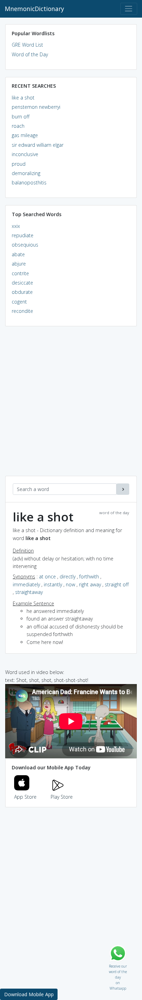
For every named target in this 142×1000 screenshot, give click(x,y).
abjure (19, 263)
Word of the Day (30, 54)
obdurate (22, 292)
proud (19, 164)
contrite (20, 273)
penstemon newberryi (36, 107)
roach (18, 126)
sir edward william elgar (37, 145)
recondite (22, 311)
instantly (53, 584)
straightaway (29, 592)
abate (18, 254)
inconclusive (25, 154)
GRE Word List (27, 44)
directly (67, 576)
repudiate (22, 235)
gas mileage (25, 135)
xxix (16, 226)
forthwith (89, 576)
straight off (117, 584)
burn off (20, 116)
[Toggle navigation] (128, 9)
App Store (25, 797)
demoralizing (26, 173)
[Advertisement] (71, 405)
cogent (19, 301)
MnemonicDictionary (34, 8)
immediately (26, 584)
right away (90, 584)
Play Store (62, 797)
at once (47, 576)
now (70, 584)
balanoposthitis (29, 182)
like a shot (23, 97)
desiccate (22, 282)
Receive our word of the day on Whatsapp (118, 964)
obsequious (25, 244)
